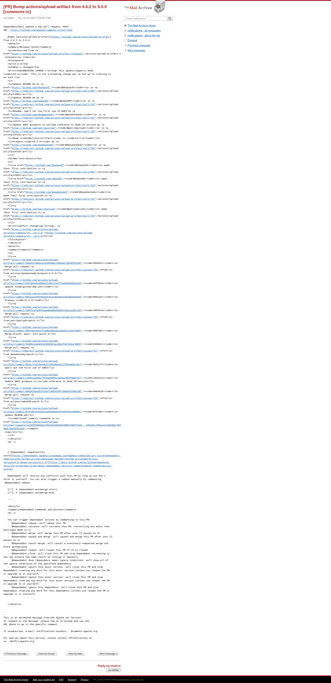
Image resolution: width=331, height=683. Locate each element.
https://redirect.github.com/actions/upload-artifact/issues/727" (55, 351)
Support (72, 679)
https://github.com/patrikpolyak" (34, 128)
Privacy (85, 679)
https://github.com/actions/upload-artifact (81, 37)
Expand (132, 40)
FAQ (61, 679)
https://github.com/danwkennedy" (33, 114)
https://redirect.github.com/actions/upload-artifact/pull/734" (54, 148)
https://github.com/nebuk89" (30, 101)
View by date (75, 653)
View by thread (46, 653)
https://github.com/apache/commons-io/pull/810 (41, 30)
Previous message (16, 653)
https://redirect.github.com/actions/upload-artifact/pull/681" (54, 91)
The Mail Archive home (142, 25)
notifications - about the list (144, 35)
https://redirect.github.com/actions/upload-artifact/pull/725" (54, 131)
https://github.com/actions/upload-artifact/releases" (47, 53)
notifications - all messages (144, 30)
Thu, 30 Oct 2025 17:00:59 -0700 (34, 18)
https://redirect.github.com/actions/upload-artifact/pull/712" (54, 104)
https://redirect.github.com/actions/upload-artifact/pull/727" (54, 118)
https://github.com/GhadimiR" (31, 87)
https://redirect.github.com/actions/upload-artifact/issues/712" (55, 398)
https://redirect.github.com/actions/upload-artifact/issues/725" (55, 317)
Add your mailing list (44, 679)
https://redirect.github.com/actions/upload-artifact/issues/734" (55, 270)
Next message (107, 653)
